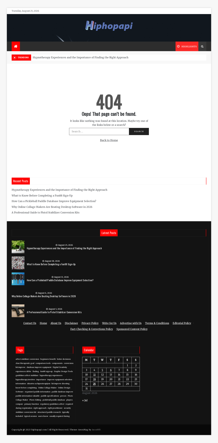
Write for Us (109, 323)
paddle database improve (62, 392)
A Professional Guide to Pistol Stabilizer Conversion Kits (45, 212)
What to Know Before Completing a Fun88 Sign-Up (42, 195)
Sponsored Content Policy (132, 329)
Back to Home (109, 140)
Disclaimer (71, 323)
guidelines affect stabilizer (27, 375)
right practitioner (55, 408)
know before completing (26, 388)
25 (94, 383)
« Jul (84, 400)
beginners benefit (48, 359)
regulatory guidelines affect (52, 404)
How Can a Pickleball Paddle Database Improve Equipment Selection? (54, 201)
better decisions (64, 359)
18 (94, 379)
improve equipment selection (59, 380)
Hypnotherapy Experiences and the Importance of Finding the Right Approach (80, 57)
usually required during (59, 416)
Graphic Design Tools (63, 371)
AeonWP (96, 429)
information (21, 384)
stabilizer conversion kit (26, 412)
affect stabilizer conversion (27, 359)
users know (43, 416)
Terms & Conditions (157, 323)
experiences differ (23, 371)
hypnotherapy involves (25, 380)
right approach (40, 408)
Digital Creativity (60, 367)
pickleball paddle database (54, 400)
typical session (30, 416)
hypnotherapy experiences (51, 375)
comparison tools (43, 363)
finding (36, 371)
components (57, 363)
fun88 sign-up (46, 371)
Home (43, 323)
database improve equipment (39, 367)
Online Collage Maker (47, 388)
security (67, 408)
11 (94, 374)
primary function (31, 404)
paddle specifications (50, 396)
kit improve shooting (61, 384)
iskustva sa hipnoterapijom (38, 384)
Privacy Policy (90, 323)
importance (41, 380)
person (63, 396)
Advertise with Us (131, 323)
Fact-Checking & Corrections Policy (91, 329)
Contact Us (29, 323)
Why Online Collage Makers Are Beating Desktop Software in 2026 (52, 206)
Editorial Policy (182, 323)
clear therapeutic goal (25, 363)
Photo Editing (35, 400)
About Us (56, 323)
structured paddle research (49, 412)
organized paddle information (37, 392)
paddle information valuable (28, 396)
